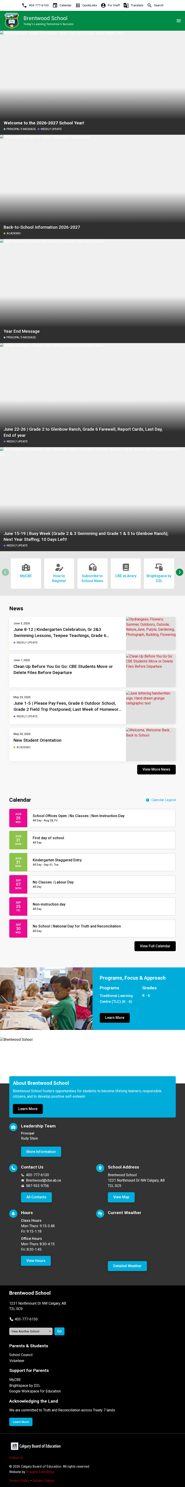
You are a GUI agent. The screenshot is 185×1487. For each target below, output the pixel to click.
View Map (121, 1197)
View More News (156, 769)
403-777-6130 (37, 1175)
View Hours (35, 1261)
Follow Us (16, 1458)
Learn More (114, 1017)
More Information (41, 1152)
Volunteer (16, 1361)
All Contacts (36, 1197)
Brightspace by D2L (24, 1385)
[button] (179, 572)
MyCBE (15, 1380)
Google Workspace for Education (35, 1391)
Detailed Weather (127, 1266)
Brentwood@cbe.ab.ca (43, 1180)
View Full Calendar (155, 946)
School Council (20, 1355)
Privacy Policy (19, 1481)
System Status (43, 1481)
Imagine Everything (40, 1472)
